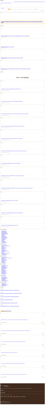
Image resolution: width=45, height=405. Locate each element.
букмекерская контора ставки (5, 233)
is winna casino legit (4, 238)
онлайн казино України (4, 267)
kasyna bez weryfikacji (4, 283)
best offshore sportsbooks (4, 245)
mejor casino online (4, 271)
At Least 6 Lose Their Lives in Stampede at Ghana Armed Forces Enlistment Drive (9, 296)
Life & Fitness (23, 396)
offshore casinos (3, 250)
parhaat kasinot (3, 258)
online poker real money (4, 232)
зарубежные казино (4, 262)
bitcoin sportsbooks (4, 241)
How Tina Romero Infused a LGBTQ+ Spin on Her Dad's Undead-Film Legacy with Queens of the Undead (14, 113)
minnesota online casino (4, 231)
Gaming (17, 396)
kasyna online (3, 269)
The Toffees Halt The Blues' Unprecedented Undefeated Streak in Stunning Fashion (11, 138)
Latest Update (2, 0)
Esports (8, 396)
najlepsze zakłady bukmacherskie (5, 284)
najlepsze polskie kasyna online (5, 278)
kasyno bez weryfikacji (4, 280)
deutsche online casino (4, 236)
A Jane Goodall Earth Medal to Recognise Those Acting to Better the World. (13, 363)
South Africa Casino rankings (5, 237)
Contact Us (36, 9)
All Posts (2, 396)
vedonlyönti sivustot (4, 254)
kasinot (2, 252)
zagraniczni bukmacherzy (4, 270)
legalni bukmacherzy (4, 279)
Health (20, 396)
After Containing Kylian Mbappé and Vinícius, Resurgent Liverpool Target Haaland (14, 374)
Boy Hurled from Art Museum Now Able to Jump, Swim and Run (9, 200)
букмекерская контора (4, 272)
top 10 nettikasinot (3, 261)
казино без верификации (4, 242)
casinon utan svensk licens (4, 277)
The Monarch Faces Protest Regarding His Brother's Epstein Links (9, 225)
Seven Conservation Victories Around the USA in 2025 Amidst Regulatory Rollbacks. (12, 101)
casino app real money (4, 247)
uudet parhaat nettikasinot (4, 260)
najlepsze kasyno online (4, 268)
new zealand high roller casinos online (6, 253)
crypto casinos (3, 249)
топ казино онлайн (4, 266)
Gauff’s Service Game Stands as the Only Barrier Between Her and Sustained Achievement (12, 126)
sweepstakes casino (4, 239)
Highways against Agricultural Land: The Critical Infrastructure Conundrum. (28, 1)
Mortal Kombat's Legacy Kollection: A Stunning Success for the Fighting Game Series (9, 290)
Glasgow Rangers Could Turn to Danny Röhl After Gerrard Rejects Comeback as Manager (12, 175)
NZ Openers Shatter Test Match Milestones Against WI (6, 299)
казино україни (3, 251)
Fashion (11, 396)
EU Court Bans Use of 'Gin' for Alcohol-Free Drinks (14, 1)
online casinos (3, 235)
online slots (3, 240)
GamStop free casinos (4, 285)
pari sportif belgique (4, 234)
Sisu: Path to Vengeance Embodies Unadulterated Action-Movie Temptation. (11, 163)
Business (5, 396)
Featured (14, 396)
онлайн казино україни (4, 259)
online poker (3, 246)
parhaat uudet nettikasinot (4, 257)
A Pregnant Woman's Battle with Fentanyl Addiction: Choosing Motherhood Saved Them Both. (11, 293)
